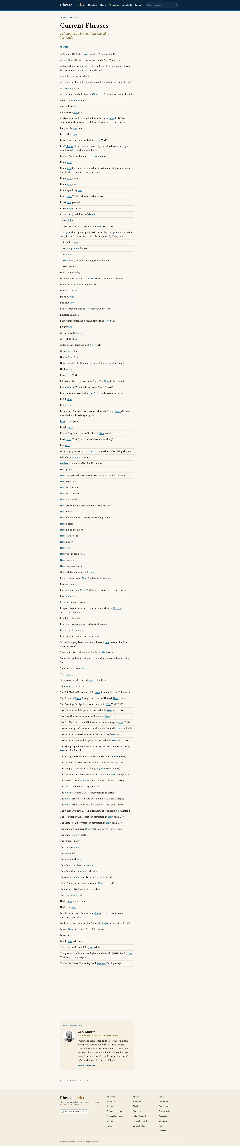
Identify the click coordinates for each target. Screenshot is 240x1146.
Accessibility (164, 1116)
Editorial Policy (139, 1126)
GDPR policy (164, 1101)
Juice (118, 411)
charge (69, 146)
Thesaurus (114, 5)
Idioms (103, 5)
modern (76, 457)
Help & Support (139, 1116)
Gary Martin (86, 1031)
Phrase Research (140, 1121)
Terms (161, 1126)
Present (64, 602)
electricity (93, 214)
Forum (109, 1126)
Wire (86, 54)
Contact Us (137, 1111)
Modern (64, 463)
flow (72, 303)
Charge (64, 232)
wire (76, 291)
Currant (64, 260)
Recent (63, 630)
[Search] (176, 5)
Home (62, 1080)
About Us (137, 1101)
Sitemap (162, 1131)
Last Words (127, 5)
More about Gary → (86, 1065)
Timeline (136, 1106)
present (68, 88)
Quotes (138, 5)
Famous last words (115, 1116)
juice (86, 66)
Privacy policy (165, 1111)
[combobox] (161, 5)
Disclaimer (163, 1121)
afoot (76, 847)
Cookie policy (164, 1106)
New (64, 60)
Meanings (92, 5)
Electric (90, 279)
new (64, 76)
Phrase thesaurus (74, 1080)
